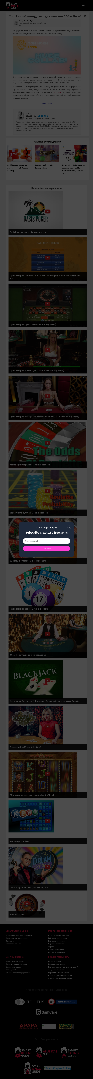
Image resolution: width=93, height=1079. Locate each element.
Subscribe (47, 548)
